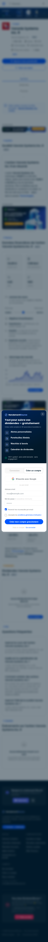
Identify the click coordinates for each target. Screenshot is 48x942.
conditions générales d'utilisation (29, 515)
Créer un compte (33, 470)
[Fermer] (43, 414)
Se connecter (30, 527)
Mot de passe (18, 499)
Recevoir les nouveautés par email (20, 509)
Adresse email (10, 489)
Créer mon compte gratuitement (24, 521)
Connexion (15, 470)
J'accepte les (24, 515)
